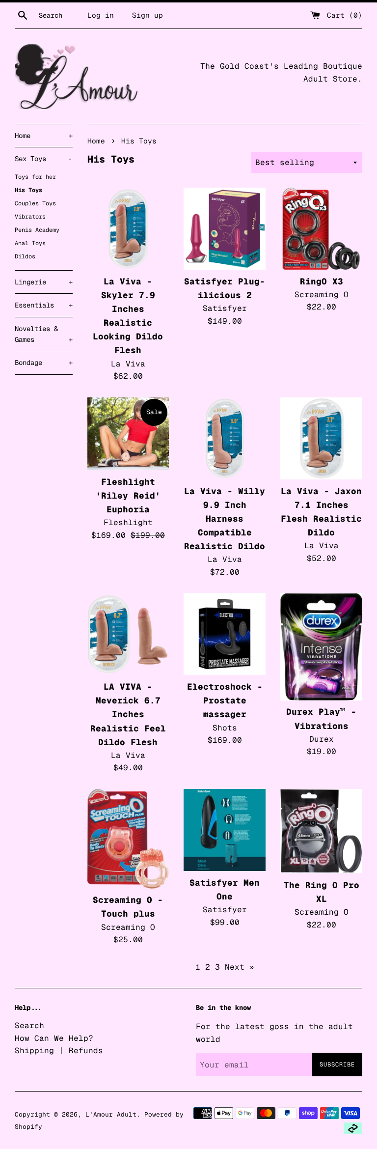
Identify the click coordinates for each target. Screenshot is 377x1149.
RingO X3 (321, 281)
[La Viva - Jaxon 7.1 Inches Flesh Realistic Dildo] (321, 438)
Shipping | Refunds (59, 1050)
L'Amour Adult (110, 1114)
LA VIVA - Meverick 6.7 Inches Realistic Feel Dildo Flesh (128, 714)
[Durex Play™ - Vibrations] (321, 646)
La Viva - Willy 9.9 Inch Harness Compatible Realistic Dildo (224, 518)
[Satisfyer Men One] (225, 830)
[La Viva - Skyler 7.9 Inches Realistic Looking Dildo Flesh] (128, 229)
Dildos (25, 256)
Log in (100, 15)
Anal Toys (30, 243)
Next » (239, 967)
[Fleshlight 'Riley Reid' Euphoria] (128, 433)
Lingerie (44, 282)
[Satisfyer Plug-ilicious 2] (225, 229)
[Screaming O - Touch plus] (128, 838)
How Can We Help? (54, 1038)
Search (29, 1025)
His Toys (28, 190)
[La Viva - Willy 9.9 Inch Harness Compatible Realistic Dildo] (225, 438)
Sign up (147, 15)
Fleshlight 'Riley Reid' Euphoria (128, 495)
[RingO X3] (321, 229)
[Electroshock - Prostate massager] (225, 634)
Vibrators (30, 217)
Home (44, 135)
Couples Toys (35, 203)
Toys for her (35, 177)
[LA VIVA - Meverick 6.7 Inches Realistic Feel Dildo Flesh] (128, 634)
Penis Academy (37, 230)
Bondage (44, 362)
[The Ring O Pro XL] (321, 831)
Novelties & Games (44, 334)
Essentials (44, 305)
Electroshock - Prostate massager (225, 700)
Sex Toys (43, 158)
